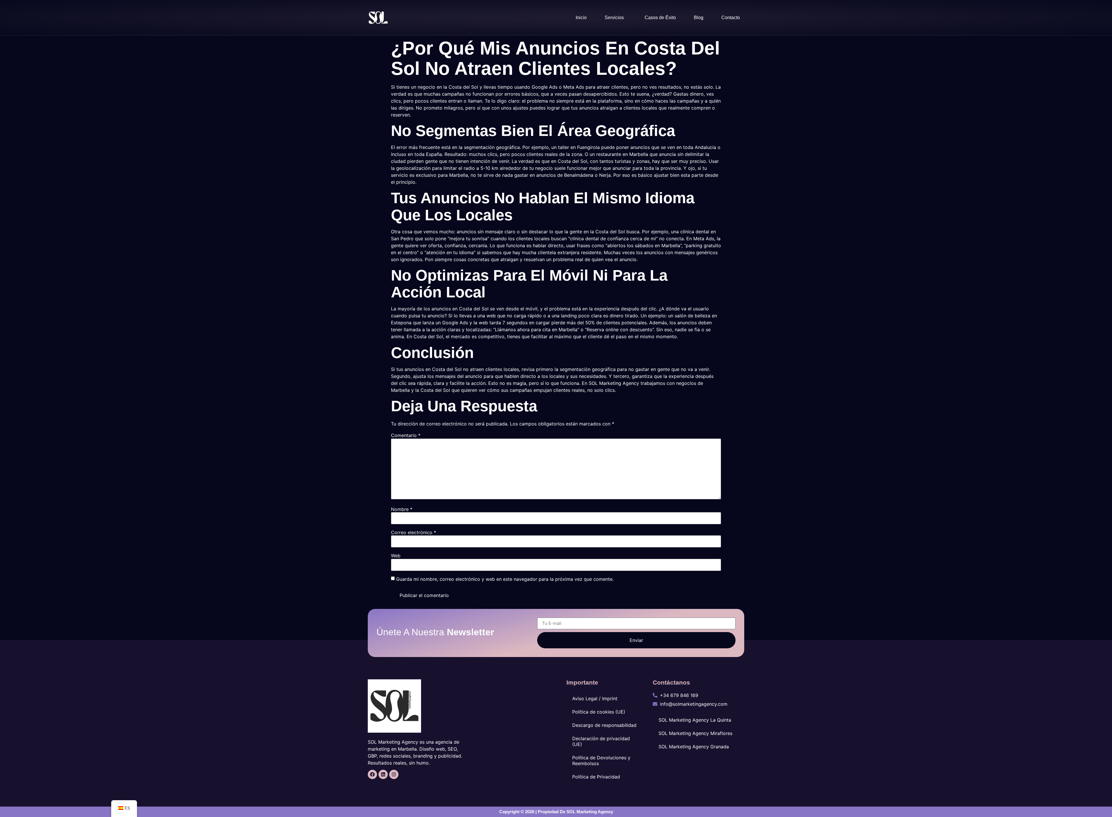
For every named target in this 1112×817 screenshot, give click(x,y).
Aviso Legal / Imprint (594, 698)
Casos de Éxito (660, 17)
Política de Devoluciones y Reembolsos (601, 760)
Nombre (401, 509)
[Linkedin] (383, 774)
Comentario (405, 435)
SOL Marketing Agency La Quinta (695, 720)
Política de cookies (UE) (598, 712)
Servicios (614, 17)
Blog (698, 17)
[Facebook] (372, 774)
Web (395, 555)
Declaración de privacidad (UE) (601, 741)
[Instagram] (393, 774)
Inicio (581, 17)
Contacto (730, 17)
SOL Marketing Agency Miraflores (695, 733)
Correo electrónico (413, 532)
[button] (615, 17)
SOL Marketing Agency (589, 811)
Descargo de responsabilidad (604, 725)
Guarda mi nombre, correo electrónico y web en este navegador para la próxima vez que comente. (505, 579)
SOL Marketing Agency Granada (694, 746)
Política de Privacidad (596, 777)
